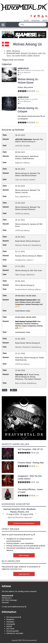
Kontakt (44, 20)
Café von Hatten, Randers (25, 179)
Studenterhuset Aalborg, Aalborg (28, 289)
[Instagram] (39, 16)
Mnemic (21, 511)
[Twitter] (35, 16)
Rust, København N (22, 196)
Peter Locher (25, 99)
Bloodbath (30, 509)
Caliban (30, 55)
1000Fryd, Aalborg (22, 213)
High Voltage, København (25, 274)
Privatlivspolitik (12, 631)
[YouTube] (42, 16)
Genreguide (10, 624)
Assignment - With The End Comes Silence (30, 477)
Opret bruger (35, 20)
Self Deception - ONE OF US (30, 449)
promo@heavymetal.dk (17, 606)
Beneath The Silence (29, 53)
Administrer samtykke (14, 633)
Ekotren (36, 55)
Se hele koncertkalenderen (24, 523)
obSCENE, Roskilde (22, 145)
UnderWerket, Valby (22, 311)
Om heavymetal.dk (13, 617)
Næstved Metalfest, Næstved (20, 517)
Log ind (26, 20)
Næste (14, 390)
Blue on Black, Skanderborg (25, 383)
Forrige (5, 390)
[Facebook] (31, 16)
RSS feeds (10, 628)
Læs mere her (24, 574)
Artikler (9, 626)
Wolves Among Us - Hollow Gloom (28, 80)
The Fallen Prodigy (19, 55)
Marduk (13, 511)
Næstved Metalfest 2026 (14, 509)
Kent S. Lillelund (26, 70)
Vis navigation (3, 25)
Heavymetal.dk (24, 7)
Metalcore (16, 51)
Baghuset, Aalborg (22, 162)
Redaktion (10, 619)
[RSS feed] (46, 16)
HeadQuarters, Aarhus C (24, 260)
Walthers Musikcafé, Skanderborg (28, 245)
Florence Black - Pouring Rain (31, 462)
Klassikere (10, 621)
